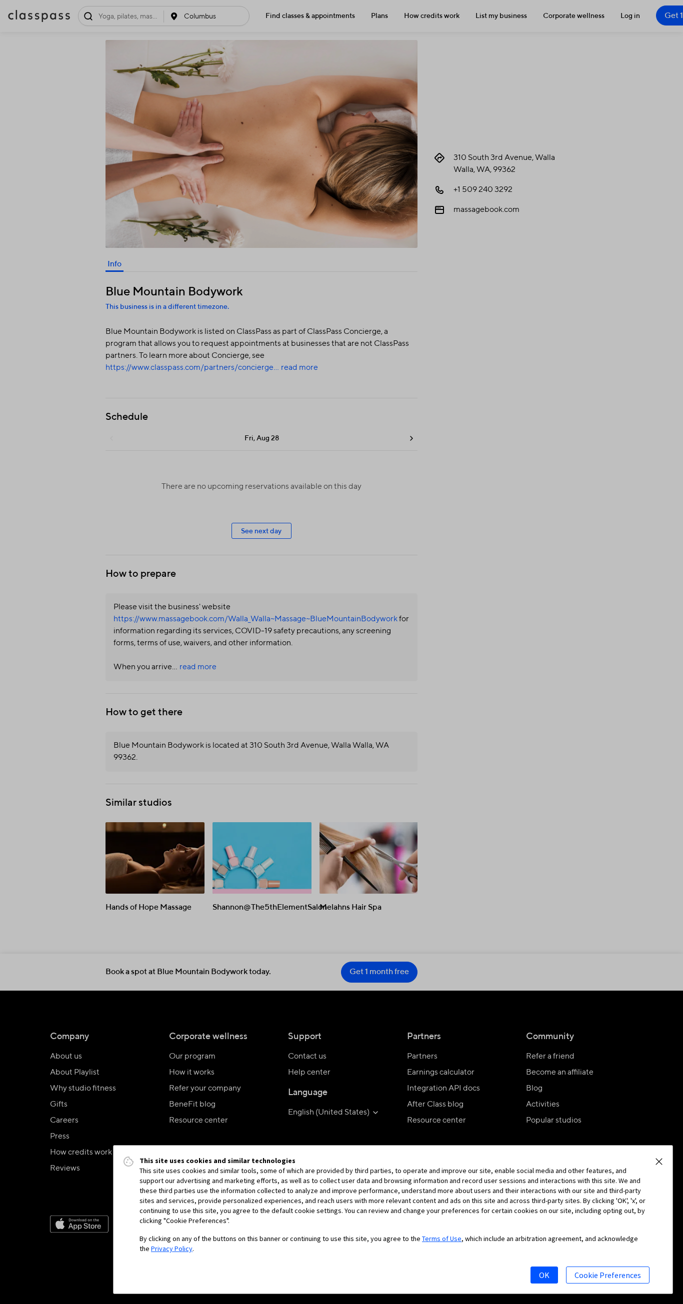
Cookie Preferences (607, 1275)
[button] (659, 1161)
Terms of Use (442, 1238)
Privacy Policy (171, 1248)
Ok (544, 1275)
